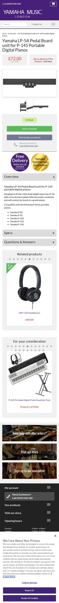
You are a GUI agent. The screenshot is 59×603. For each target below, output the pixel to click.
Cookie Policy (9, 576)
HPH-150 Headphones (29, 313)
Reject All (29, 590)
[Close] (55, 535)
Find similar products (30, 137)
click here (47, 61)
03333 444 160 (14, 3)
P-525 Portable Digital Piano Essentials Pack (29, 400)
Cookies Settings (29, 582)
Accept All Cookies (29, 598)
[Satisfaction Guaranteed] (39, 162)
